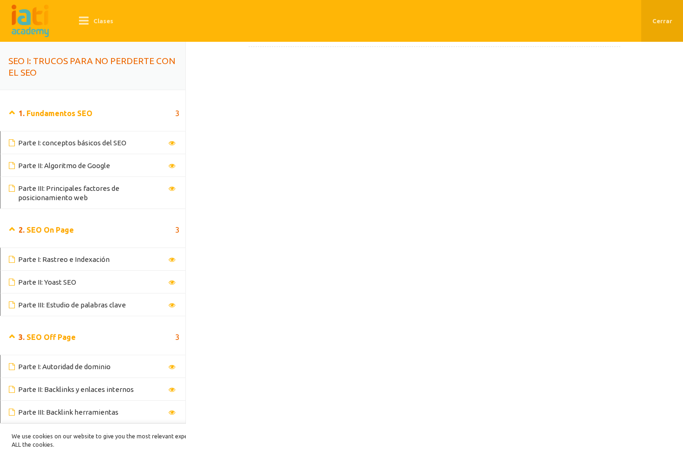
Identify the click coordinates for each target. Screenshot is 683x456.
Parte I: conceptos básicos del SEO (72, 143)
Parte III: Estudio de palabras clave (72, 305)
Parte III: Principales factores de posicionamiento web (68, 193)
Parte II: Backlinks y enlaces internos (76, 389)
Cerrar (662, 21)
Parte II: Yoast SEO (47, 282)
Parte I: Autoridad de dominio (64, 367)
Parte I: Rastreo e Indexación (64, 259)
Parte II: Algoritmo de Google (64, 165)
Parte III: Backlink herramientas (68, 412)
